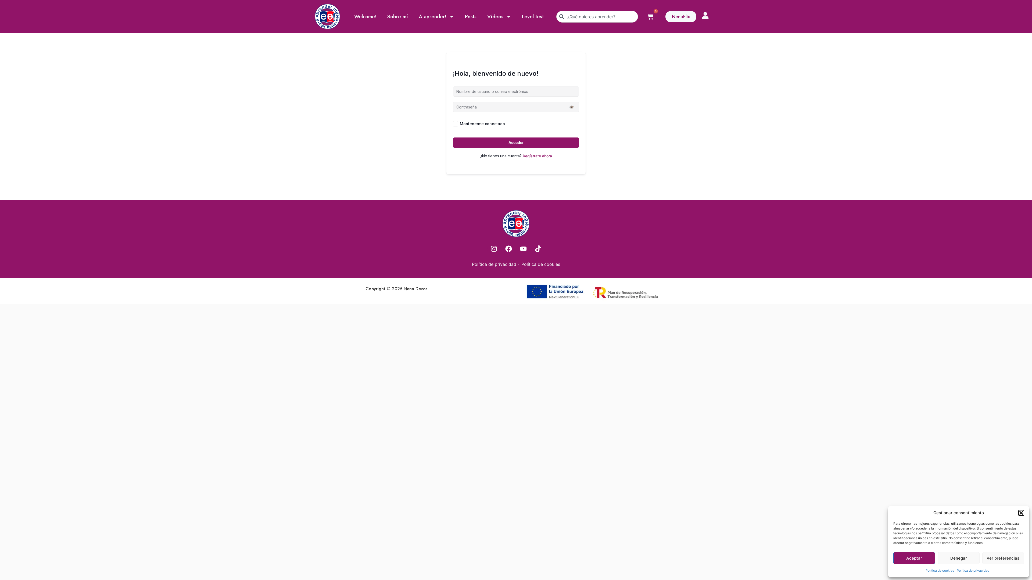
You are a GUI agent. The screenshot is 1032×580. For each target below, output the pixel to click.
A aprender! (432, 16)
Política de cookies (940, 570)
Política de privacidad (973, 570)
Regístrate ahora (537, 156)
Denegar (958, 558)
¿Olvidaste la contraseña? (556, 123)
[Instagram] (494, 249)
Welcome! (365, 16)
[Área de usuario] (705, 15)
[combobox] (597, 17)
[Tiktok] (538, 249)
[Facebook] (508, 249)
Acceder (516, 142)
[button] (1021, 513)
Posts (470, 16)
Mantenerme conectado (482, 123)
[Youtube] (523, 249)
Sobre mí (397, 16)
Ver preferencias (1003, 558)
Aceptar (914, 558)
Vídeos (495, 16)
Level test (533, 16)
